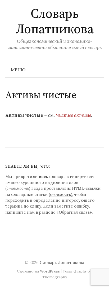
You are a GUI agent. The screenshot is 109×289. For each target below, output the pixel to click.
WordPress (50, 271)
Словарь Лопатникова (55, 22)
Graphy (80, 271)
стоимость (60, 194)
